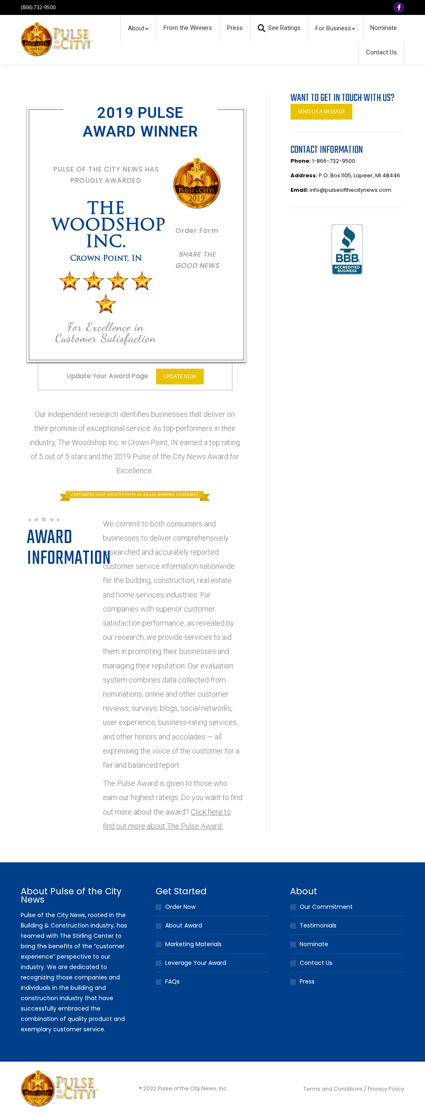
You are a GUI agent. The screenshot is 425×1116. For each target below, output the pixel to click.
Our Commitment (326, 907)
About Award (183, 925)
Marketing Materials (193, 944)
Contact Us (316, 963)
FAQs (172, 981)
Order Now (180, 907)
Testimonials (318, 925)
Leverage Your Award (195, 963)
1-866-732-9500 (333, 161)
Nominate (314, 944)
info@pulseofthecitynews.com (350, 190)
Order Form (197, 230)
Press (307, 981)
